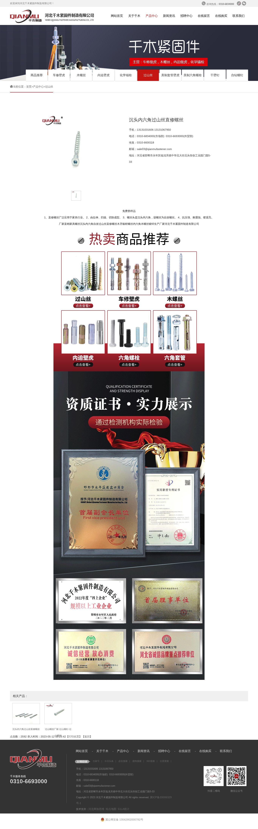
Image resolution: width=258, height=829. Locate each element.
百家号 (96, 761)
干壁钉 (214, 75)
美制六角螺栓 (193, 75)
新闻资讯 (169, 15)
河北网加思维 (96, 808)
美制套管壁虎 (170, 75)
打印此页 (74, 736)
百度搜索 (164, 761)
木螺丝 (81, 75)
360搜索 (150, 761)
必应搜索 (122, 761)
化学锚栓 (126, 75)
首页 (29, 86)
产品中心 (152, 15)
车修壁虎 (59, 75)
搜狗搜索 (136, 761)
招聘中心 (186, 15)
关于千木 (134, 15)
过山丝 (148, 75)
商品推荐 (37, 75)
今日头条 (109, 761)
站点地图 (111, 808)
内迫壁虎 (103, 75)
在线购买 (221, 15)
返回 (87, 736)
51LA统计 (123, 808)
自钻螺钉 (237, 75)
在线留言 (204, 15)
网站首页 (117, 15)
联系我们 (239, 15)
